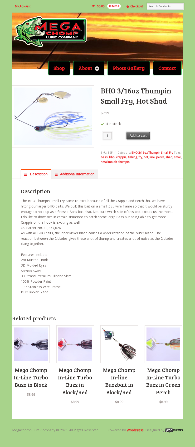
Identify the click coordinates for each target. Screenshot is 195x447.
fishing (132, 157)
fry (140, 157)
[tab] (36, 174)
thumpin (124, 162)
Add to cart (138, 135)
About (85, 68)
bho (112, 157)
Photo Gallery (129, 68)
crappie (121, 157)
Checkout (136, 6)
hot (146, 157)
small (177, 157)
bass (104, 157)
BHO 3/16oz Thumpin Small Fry (152, 153)
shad (169, 157)
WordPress (135, 430)
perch (160, 157)
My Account (22, 6)
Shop (59, 68)
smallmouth (109, 162)
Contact (167, 68)
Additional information (76, 174)
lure (152, 157)
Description (38, 174)
